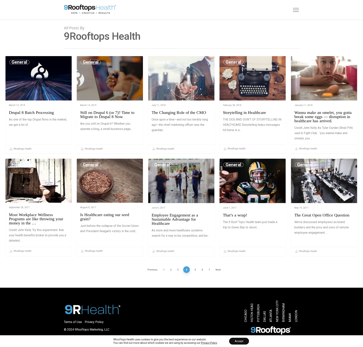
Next (218, 269)
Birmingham (283, 312)
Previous (152, 269)
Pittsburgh (258, 313)
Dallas (264, 316)
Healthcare (23, 164)
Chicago (245, 315)
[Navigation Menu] (296, 10)
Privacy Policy (94, 322)
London (296, 316)
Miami (289, 317)
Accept (239, 341)
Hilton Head (252, 312)
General (19, 62)
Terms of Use (73, 322)
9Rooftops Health (22, 149)
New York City (277, 311)
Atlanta (270, 316)
